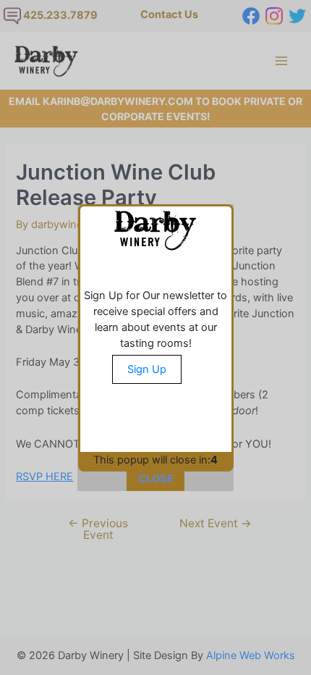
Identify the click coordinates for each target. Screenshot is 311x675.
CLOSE (156, 478)
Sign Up (146, 369)
